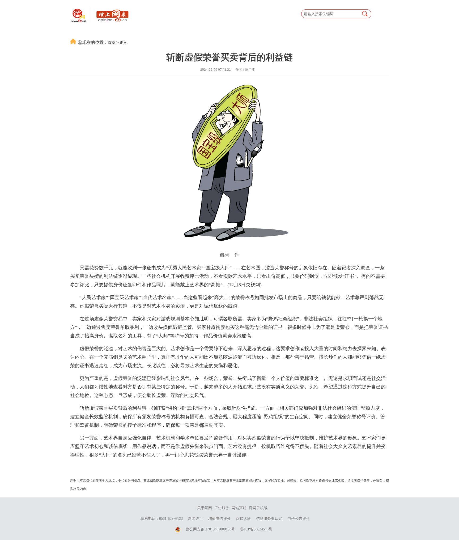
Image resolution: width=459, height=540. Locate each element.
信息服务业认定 (269, 519)
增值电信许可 (219, 519)
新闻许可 (195, 519)
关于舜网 (204, 508)
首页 (111, 42)
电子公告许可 (298, 519)
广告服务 (221, 508)
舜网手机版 (258, 508)
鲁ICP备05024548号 (256, 529)
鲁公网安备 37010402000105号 (210, 529)
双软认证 (243, 519)
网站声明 (239, 508)
